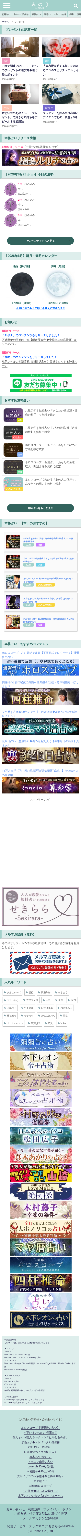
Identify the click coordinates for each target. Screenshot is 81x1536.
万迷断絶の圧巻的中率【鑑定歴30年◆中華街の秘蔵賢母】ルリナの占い (39, 341)
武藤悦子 (35, 1023)
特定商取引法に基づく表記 (48, 1513)
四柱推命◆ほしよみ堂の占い (40, 1490)
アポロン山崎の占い (40, 1461)
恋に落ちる (66, 1007)
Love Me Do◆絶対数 (41, 1466)
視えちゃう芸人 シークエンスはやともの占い (40, 1437)
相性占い (36, 14)
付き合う (63, 992)
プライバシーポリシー (59, 1509)
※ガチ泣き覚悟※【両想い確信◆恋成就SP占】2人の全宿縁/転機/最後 (48, 540)
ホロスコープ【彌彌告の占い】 (40, 1427)
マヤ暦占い (40, 1481)
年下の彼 (28, 1007)
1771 (73, 1000)
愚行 (31, 992)
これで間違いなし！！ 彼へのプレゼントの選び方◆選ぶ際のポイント (20, 70)
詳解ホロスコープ (40, 1485)
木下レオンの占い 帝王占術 (40, 1432)
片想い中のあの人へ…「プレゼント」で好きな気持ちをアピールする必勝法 (20, 117)
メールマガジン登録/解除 (40, 1518)
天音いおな (13, 1000)
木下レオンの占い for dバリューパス (40, 1495)
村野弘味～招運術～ (40, 1447)
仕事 (71, 14)
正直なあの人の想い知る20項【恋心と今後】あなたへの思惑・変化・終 (48, 600)
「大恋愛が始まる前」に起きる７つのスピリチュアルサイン (61, 70)
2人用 (28, 544)
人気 (48, 1000)
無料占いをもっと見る (40, 508)
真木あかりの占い (40, 1456)
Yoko (63, 1023)
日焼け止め (47, 1007)
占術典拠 (20, 1513)
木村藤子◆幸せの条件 (40, 1471)
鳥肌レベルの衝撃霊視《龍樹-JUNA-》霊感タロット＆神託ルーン (39, 363)
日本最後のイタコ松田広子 (40, 1452)
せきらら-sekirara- (61, 1526)
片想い (47, 14)
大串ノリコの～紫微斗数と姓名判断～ (40, 1476)
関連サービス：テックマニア (27, 1526)
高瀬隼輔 (46, 992)
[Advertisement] (40, 842)
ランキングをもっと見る (41, 240)
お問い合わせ (15, 1509)
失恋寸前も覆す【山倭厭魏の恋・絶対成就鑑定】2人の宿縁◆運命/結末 (48, 620)
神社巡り (11, 1015)
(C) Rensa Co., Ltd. (41, 1530)
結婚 (64, 14)
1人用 (28, 564)
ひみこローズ (14, 992)
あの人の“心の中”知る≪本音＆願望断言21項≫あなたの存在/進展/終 (48, 580)
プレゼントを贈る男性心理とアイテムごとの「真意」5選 (61, 115)
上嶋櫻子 (11, 1007)
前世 (65, 1015)
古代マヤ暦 (32, 1000)
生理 (60, 1000)
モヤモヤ (28, 1015)
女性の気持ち (48, 1015)
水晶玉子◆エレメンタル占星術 (40, 1442)
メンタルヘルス (15, 1023)
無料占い (6, 14)
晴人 (50, 1023)
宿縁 (40, 544)
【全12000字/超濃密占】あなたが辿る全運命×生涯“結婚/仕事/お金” (48, 560)
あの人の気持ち (21, 14)
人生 (56, 14)
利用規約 (34, 1509)
